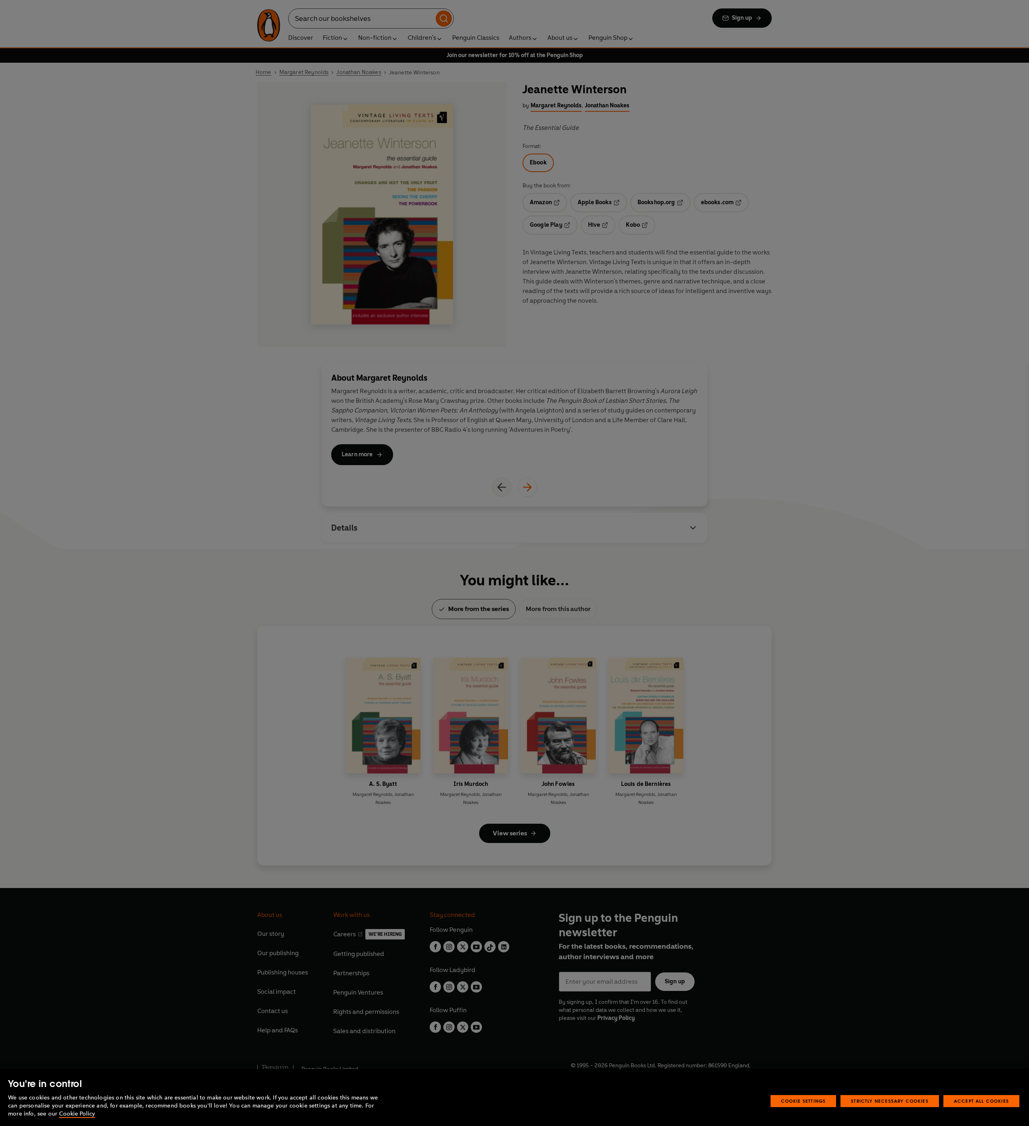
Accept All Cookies (981, 1101)
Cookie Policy (77, 1113)
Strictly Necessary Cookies (890, 1101)
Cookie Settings (803, 1101)
